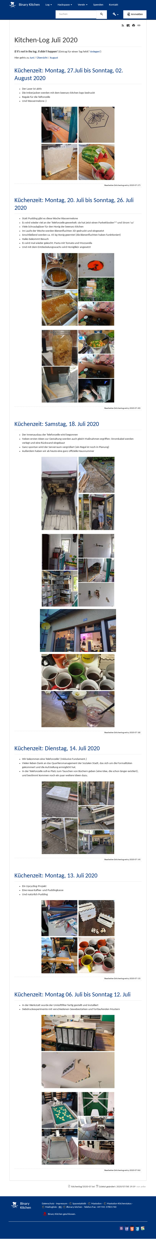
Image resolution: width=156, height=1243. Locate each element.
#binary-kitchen (74, 1207)
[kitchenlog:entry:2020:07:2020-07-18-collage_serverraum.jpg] (78, 570)
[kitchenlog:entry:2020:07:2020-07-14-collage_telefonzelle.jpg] (78, 818)
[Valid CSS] (137, 1228)
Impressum (61, 1203)
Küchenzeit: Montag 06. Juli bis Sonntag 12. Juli (72, 995)
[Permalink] (139, 25)
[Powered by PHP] (127, 1228)
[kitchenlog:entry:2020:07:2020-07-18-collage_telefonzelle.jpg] (78, 493)
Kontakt (113, 4)
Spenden (98, 4)
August (54, 57)
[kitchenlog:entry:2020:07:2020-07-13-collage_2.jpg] (78, 937)
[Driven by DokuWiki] (143, 1228)
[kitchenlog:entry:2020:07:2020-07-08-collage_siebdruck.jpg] (78, 1128)
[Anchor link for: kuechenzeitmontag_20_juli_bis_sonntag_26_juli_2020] (30, 207)
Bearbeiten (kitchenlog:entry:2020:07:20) (122, 408)
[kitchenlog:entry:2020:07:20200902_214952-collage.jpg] (78, 143)
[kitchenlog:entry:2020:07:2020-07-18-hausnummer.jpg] (78, 630)
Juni (32, 57)
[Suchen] (101, 14)
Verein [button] (82, 4)
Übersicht (42, 57)
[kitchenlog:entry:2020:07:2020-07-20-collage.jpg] (78, 289)
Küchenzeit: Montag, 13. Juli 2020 (55, 876)
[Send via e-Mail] (128, 25)
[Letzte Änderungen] (123, 25)
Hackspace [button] (64, 4)
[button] (115, 14)
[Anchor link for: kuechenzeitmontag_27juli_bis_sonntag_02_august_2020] (48, 77)
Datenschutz (48, 1203)
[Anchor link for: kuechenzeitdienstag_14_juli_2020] (103, 748)
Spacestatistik (79, 1203)
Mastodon (96, 1203)
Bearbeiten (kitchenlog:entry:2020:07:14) (122, 860)
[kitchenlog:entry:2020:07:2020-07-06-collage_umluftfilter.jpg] (78, 1051)
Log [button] (47, 4)
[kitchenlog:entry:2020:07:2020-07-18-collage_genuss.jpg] (78, 690)
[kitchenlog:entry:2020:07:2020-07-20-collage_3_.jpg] (78, 366)
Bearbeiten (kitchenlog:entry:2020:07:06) (122, 1170)
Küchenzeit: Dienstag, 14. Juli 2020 (57, 749)
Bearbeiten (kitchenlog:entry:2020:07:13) (122, 979)
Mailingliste (51, 1207)
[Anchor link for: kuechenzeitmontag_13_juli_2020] (100, 875)
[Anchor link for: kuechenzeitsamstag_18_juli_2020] (102, 423)
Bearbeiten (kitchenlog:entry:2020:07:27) (122, 185)
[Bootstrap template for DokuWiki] (121, 1228)
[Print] (133, 25)
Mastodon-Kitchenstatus (119, 1203)
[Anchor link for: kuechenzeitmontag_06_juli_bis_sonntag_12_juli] (134, 994)
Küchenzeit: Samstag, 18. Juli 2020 (56, 424)
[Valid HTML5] (132, 1228)
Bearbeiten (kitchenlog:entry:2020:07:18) (122, 733)
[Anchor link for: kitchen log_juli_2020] (81, 39)
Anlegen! (95, 51)
